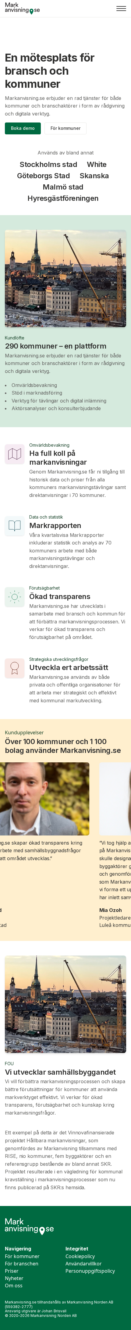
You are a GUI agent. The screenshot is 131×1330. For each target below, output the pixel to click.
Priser (12, 1271)
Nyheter (14, 1278)
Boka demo (23, 128)
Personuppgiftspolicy (90, 1271)
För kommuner (65, 128)
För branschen (21, 1263)
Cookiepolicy (80, 1256)
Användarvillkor (84, 1263)
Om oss (14, 1285)
